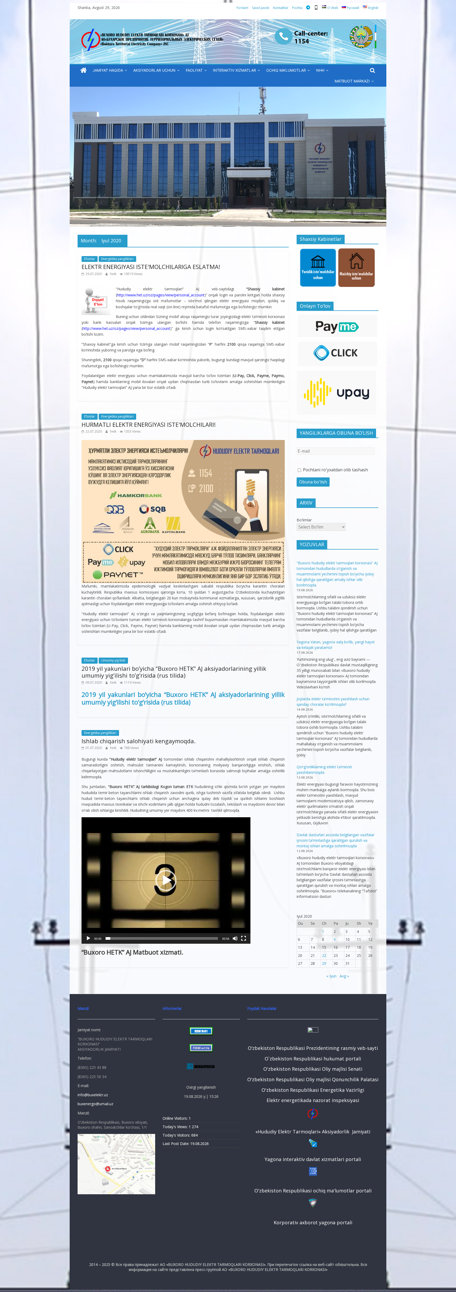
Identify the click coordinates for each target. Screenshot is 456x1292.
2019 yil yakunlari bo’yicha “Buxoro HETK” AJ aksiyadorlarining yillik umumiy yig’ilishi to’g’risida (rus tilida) (174, 671)
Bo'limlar (304, 519)
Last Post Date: (176, 1143)
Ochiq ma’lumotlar (286, 70)
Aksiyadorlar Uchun (154, 70)
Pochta (297, 8)
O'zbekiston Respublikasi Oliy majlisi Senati (312, 1069)
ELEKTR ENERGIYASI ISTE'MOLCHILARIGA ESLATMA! (151, 267)
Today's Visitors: (177, 1135)
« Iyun (331, 975)
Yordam (242, 8)
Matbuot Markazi (352, 81)
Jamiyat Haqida (108, 70)
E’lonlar (89, 259)
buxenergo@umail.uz (95, 1103)
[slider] (162, 938)
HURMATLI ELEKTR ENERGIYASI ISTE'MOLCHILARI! (149, 424)
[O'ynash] (88, 938)
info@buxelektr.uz (93, 1094)
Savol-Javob (260, 8)
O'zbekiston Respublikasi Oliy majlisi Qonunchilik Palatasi (312, 1079)
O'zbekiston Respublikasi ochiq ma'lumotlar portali (313, 1190)
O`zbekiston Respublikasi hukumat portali (313, 1058)
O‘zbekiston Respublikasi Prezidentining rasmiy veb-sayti (313, 1048)
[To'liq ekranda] (243, 938)
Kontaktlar (280, 8)
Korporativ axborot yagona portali (313, 1222)
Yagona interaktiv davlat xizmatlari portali (313, 1159)
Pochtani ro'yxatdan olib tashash (335, 470)
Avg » (344, 975)
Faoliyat (194, 70)
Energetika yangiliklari (117, 259)
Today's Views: (176, 1126)
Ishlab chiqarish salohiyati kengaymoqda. (139, 741)
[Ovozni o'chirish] (235, 938)
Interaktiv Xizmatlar (234, 70)
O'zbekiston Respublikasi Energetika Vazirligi (313, 1090)
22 (324, 955)
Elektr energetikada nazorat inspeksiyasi (313, 1100)
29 (324, 963)
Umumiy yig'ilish (113, 660)
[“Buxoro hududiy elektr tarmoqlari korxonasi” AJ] (83, 70)
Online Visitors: (176, 1118)
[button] (166, 880)
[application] (166, 880)
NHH (320, 70)
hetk (113, 274)
